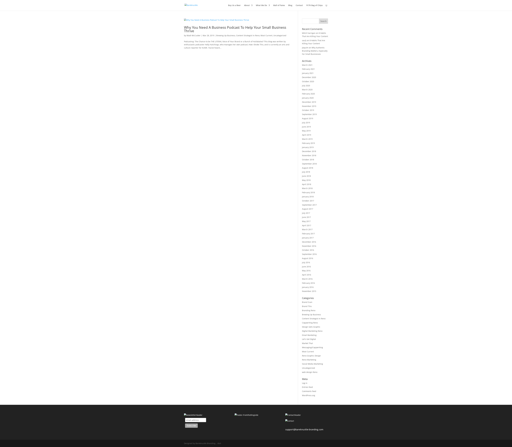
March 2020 (307, 89)
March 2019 (307, 139)
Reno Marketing (309, 359)
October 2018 (308, 159)
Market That (307, 343)
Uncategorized (279, 35)
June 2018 (306, 176)
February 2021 (308, 69)
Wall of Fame (279, 5)
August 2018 (307, 168)
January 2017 (308, 237)
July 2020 (306, 85)
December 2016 (309, 242)
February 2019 (308, 143)
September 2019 (309, 114)
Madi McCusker (194, 35)
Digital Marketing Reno (312, 331)
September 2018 (309, 163)
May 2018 (306, 180)
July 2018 (306, 172)
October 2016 (308, 250)
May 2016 (306, 270)
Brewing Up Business (225, 35)
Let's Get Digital (309, 339)
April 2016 (306, 274)
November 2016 (309, 246)
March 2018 (307, 188)
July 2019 (306, 122)
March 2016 (307, 279)
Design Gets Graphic (311, 327)
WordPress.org (308, 395)
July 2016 (306, 262)
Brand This (307, 306)
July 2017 (306, 213)
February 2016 (308, 283)
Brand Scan (307, 302)
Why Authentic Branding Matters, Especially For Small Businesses (314, 50)
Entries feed (307, 387)
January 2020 (308, 98)
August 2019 (307, 118)
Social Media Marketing (312, 364)
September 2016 (309, 254)
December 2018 (309, 151)
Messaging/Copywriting (312, 347)
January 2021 (308, 73)
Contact (299, 5)
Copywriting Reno (310, 322)
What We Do (261, 5)
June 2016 (306, 266)
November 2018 (309, 155)
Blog (290, 5)
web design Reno (309, 372)
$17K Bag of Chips (314, 5)
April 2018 (306, 184)
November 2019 (309, 106)
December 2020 (309, 77)
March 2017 (307, 229)
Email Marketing (309, 335)
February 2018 (308, 192)
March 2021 (307, 65)
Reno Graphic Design (311, 355)
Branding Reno (308, 310)
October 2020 (308, 81)
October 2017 (308, 200)
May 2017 (306, 221)
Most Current (266, 35)
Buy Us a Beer (234, 5)
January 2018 (308, 196)
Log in (304, 383)
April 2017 (306, 225)
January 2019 (308, 147)
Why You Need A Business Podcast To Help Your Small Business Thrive (235, 29)
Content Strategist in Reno (248, 35)
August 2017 (307, 209)
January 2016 (308, 287)
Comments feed (309, 391)
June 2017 (306, 217)
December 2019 (309, 102)
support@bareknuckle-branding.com (304, 429)
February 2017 (308, 233)
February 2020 (308, 93)
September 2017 (309, 205)
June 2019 (306, 126)
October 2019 (308, 110)
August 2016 (307, 258)
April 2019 (306, 135)
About (247, 5)
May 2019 (306, 130)
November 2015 (309, 291)
